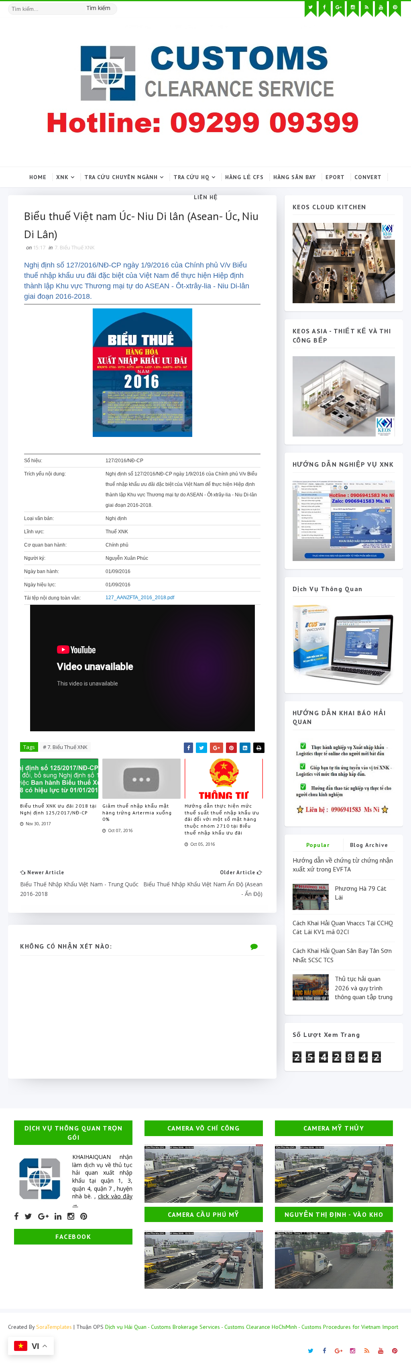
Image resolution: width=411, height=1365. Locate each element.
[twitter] (311, 9)
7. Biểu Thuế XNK (75, 247)
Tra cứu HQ (191, 177)
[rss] (367, 9)
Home (38, 177)
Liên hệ (206, 197)
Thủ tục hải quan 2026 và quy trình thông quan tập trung (364, 988)
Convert (368, 177)
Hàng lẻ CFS (244, 177)
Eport (335, 177)
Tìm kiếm (98, 8)
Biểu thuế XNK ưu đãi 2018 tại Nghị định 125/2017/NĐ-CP (58, 809)
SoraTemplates (54, 1326)
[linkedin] (58, 1216)
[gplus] (339, 9)
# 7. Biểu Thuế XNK (65, 747)
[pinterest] (395, 9)
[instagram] (353, 9)
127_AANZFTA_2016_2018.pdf (140, 597)
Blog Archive (369, 845)
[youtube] (381, 9)
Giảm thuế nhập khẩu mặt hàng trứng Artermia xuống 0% (137, 812)
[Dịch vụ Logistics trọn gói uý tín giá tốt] (344, 520)
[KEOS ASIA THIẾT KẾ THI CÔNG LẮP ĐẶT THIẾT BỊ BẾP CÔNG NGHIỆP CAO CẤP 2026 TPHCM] (344, 396)
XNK (62, 177)
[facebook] (325, 9)
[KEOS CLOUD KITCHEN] (344, 262)
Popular (318, 845)
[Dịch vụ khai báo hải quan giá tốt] (344, 644)
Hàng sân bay (294, 177)
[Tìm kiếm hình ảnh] (113, 6)
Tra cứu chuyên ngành (121, 177)
